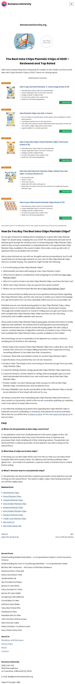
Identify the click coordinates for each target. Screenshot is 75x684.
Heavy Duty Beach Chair (11, 575)
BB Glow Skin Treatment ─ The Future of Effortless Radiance (26, 567)
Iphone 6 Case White (10, 586)
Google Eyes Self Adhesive (12, 597)
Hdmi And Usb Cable (10, 623)
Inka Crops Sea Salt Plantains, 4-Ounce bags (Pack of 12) (44, 87)
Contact (5, 651)
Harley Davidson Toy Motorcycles (15, 626)
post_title (15, 682)
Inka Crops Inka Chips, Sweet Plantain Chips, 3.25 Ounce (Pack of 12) (44, 143)
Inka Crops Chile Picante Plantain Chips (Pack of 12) (42, 202)
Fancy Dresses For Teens (11, 589)
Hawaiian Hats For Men (11, 615)
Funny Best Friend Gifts (10, 608)
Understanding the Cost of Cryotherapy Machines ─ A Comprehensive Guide (34, 563)
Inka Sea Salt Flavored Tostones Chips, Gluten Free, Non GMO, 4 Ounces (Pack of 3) (44, 172)
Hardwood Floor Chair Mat (12, 571)
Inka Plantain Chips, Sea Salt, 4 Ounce (36, 113)
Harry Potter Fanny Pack (11, 630)
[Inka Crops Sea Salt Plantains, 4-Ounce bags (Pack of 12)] (10, 93)
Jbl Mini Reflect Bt (8, 578)
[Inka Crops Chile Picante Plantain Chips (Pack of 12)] (10, 206)
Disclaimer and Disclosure (12, 640)
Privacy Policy (7, 644)
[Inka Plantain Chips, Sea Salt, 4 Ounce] (10, 119)
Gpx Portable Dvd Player (11, 582)
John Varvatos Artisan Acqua (14, 619)
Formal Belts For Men (10, 600)
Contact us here (35, 414)
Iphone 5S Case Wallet (11, 593)
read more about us (61, 414)
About (4, 647)
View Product (66, 102)
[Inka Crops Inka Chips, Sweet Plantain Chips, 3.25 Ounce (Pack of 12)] (10, 148)
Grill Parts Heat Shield (10, 604)
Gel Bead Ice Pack (9, 612)
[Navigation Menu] (71, 4)
